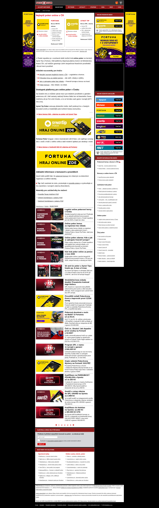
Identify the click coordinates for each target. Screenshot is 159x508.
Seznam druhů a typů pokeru (105, 210)
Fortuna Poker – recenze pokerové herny (108, 168)
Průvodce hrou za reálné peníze (51, 78)
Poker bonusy (44, 85)
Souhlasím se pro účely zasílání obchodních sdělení (60, 441)
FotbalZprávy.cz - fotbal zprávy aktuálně (49, 462)
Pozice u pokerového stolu (105, 205)
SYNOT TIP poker (46, 10)
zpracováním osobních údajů (54, 441)
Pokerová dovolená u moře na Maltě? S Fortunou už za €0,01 (76, 314)
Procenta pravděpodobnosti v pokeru (107, 194)
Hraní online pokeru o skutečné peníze (108, 227)
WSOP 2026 (101, 253)
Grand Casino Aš (102, 247)
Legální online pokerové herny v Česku (108, 219)
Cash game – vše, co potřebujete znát (107, 199)
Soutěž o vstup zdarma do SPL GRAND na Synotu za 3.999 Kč (76, 393)
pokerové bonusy (62, 176)
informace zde (83, 51)
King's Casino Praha (103, 244)
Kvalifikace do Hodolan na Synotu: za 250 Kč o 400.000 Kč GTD (75, 410)
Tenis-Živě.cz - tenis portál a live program (49, 467)
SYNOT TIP (85, 21)
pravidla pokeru (74, 183)
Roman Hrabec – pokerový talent (106, 255)
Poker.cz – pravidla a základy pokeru (76, 456)
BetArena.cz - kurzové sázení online (48, 456)
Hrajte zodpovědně (41, 49)
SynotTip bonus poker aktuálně (106, 177)
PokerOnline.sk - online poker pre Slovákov (77, 480)
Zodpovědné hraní (103, 487)
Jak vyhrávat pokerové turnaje (105, 197)
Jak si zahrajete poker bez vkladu (51, 81)
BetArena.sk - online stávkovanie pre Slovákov (51, 473)
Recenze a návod (43, 31)
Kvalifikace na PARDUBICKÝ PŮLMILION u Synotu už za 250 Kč (77, 377)
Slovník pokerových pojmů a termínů (107, 202)
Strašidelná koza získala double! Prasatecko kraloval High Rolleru (77, 282)
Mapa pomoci (83, 501)
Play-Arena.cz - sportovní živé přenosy (76, 470)
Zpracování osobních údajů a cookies (77, 505)
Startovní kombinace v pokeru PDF (50, 201)
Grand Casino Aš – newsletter (105, 250)
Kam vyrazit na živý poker (104, 236)
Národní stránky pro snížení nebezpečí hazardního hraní (102, 501)
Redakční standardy (51, 505)
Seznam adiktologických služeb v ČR (70, 501)
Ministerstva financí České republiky (102, 485)
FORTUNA (55, 21)
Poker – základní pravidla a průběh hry (108, 188)
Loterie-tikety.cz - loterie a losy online (76, 464)
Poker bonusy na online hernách (106, 225)
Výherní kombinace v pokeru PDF (50, 198)
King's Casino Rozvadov (104, 242)
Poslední (74, 425)
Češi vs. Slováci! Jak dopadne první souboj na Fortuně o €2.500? (78, 331)
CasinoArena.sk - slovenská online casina (77, 477)
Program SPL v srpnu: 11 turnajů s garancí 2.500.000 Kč (74, 347)
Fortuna (38, 10)
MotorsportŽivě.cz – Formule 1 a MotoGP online (51, 470)
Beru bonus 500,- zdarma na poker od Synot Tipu (57, 114)
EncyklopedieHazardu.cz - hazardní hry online (78, 462)
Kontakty (42, 505)
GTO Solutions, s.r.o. (107, 505)
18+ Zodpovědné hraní (94, 505)
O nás (36, 505)
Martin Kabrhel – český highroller (106, 261)
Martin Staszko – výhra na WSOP (106, 258)
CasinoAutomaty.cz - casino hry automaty (77, 467)
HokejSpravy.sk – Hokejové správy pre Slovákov (51, 480)
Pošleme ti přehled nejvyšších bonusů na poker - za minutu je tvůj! (61, 434)
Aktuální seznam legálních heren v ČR (53, 75)
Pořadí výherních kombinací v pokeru (107, 191)
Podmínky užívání (61, 505)
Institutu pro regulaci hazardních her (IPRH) (72, 487)
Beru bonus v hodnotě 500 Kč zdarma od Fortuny (57, 147)
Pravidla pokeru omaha (104, 208)
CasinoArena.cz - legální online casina (76, 459)
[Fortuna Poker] (109, 61)
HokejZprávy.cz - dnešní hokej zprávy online (50, 464)
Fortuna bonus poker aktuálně (105, 180)
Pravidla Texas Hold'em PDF (48, 194)
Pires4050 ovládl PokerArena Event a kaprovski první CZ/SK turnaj (78, 298)
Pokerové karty (102, 239)
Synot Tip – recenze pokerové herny (107, 166)
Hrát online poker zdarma (104, 222)
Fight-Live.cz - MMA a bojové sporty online (49, 459)
